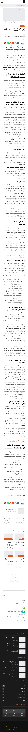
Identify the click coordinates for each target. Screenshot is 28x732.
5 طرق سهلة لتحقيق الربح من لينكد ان (7, 522)
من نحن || (7, 726)
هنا (8, 489)
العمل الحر (20, 556)
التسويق (23, 25)
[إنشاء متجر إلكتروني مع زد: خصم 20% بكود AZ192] (22, 675)
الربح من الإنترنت (22, 685)
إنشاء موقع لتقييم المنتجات (17, 495)
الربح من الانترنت (9, 495)
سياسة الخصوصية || (16, 726)
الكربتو (24, 700)
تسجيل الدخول (6, 587)
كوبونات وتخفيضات (21, 697)
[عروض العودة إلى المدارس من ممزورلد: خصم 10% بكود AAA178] (22, 663)
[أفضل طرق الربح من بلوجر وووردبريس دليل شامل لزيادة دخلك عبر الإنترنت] (19, 554)
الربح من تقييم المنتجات (20, 497)
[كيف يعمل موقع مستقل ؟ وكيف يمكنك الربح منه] (22, 639)
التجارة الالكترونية (9, 538)
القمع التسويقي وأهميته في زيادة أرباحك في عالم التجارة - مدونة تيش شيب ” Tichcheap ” (15, 611)
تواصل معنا (14, 727)
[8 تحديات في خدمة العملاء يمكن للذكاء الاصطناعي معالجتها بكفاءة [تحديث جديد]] (8, 554)
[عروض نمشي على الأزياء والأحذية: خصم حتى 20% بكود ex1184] (22, 669)
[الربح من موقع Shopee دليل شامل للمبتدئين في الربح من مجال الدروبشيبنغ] (22, 645)
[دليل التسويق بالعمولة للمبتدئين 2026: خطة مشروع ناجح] (19, 537)
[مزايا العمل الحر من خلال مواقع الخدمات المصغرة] (22, 651)
